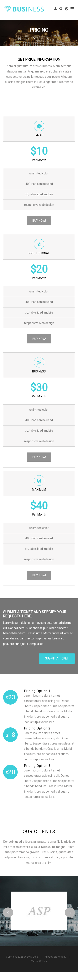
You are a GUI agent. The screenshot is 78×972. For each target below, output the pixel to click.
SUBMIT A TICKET (57, 658)
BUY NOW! (39, 220)
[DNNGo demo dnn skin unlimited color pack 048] (24, 8)
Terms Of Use (39, 961)
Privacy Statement (55, 956)
